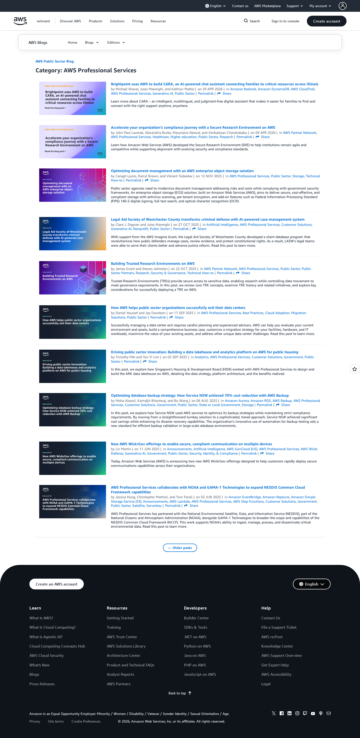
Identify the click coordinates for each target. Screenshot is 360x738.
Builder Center (196, 617)
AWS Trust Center (122, 636)
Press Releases (42, 683)
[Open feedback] (354, 369)
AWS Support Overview (281, 655)
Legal (266, 683)
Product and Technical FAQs (130, 664)
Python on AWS (197, 646)
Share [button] (226, 93)
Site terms (56, 721)
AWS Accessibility (276, 674)
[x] (274, 714)
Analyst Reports (120, 674)
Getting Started (120, 617)
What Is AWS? (41, 617)
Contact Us (270, 617)
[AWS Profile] (343, 6)
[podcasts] (321, 714)
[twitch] (305, 714)
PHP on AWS (195, 664)
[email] (329, 714)
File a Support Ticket (279, 627)
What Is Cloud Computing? (52, 627)
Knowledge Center (277, 646)
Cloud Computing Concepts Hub (57, 646)
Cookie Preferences (86, 721)
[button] (70, 21)
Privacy (34, 721)
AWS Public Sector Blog (55, 61)
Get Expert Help (275, 664)
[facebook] (282, 714)
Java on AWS (195, 655)
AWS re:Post (272, 636)
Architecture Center (123, 655)
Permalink (206, 93)
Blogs (34, 674)
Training (114, 627)
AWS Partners (119, 683)
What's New (39, 664)
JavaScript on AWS (200, 674)
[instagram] (297, 714)
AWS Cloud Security (46, 655)
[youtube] (313, 714)
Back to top (177, 693)
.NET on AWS (195, 636)
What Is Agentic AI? (45, 636)
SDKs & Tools (195, 627)
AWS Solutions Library (126, 646)
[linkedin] (289, 714)
